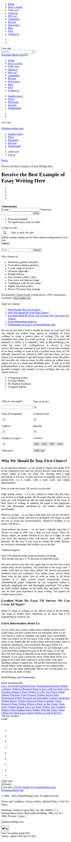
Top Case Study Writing (37, 707)
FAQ (10, 31)
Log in (11, 154)
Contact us (13, 34)
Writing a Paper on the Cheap (42, 704)
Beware (12, 22)
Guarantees (14, 19)
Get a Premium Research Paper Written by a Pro (35, 690)
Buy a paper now (22, 298)
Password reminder (18, 219)
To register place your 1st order (24, 222)
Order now (13, 10)
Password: (46, 209)
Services (12, 105)
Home (11, 4)
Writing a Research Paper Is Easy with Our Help (37, 689)
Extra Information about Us (22, 321)
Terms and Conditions (12, 801)
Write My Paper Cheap (53, 710)
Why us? (12, 16)
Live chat (6, 48)
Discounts (13, 102)
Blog (10, 28)
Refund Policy (50, 801)
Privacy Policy (33, 801)
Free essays (14, 25)
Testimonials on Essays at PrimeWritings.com (31, 324)
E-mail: (5, 209)
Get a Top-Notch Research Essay (18, 686)
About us (13, 13)
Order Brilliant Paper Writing (25, 710)
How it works (15, 7)
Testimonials (14, 108)
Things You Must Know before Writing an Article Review (31, 713)
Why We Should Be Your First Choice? (28, 312)
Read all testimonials (12, 683)
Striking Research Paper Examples (36, 701)
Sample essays (15, 96)
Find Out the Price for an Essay (24, 309)
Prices (11, 99)
